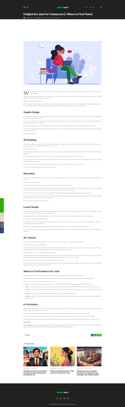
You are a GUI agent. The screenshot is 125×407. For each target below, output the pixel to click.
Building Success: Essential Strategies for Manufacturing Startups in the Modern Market (88, 373)
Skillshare (40, 260)
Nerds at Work (38, 17)
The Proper (40, 327)
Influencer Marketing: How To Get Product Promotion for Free (62, 372)
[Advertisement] (62, 31)
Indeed (27, 284)
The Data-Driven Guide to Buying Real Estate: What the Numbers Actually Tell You (35, 373)
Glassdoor (28, 296)
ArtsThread (28, 293)
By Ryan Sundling (29, 17)
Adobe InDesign (51, 229)
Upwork (27, 287)
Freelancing (27, 335)
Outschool (58, 255)
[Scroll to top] (121, 221)
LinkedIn (27, 289)
